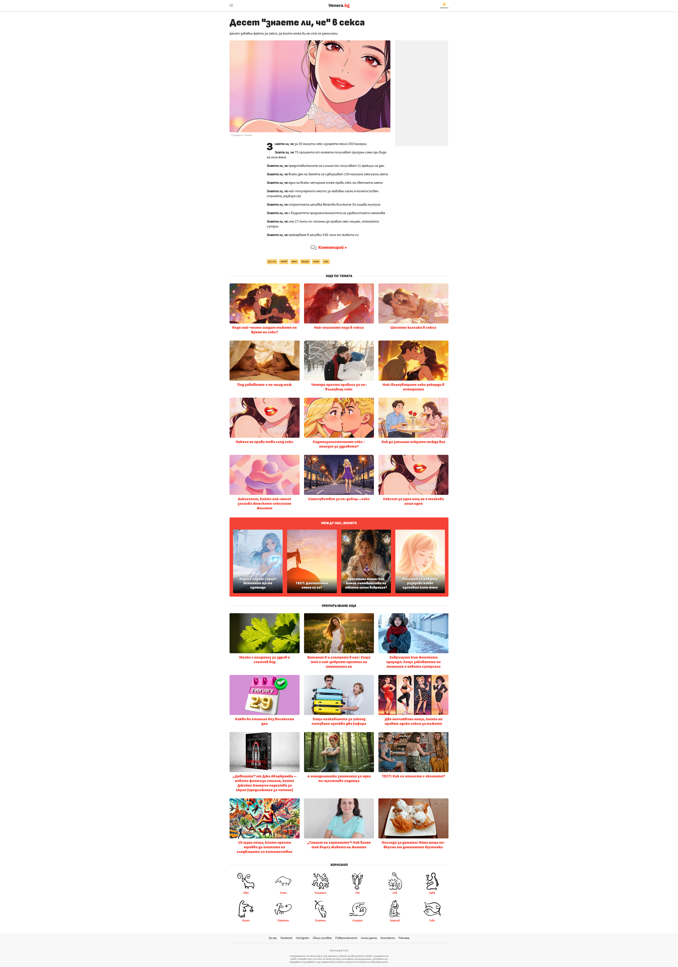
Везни (246, 920)
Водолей (395, 920)
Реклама (404, 937)
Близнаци (320, 892)
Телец (283, 892)
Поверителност (346, 937)
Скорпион (283, 920)
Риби (432, 920)
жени (294, 261)
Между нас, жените (339, 523)
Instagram (302, 937)
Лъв (394, 892)
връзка (305, 261)
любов (284, 261)
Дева (432, 892)
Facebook (286, 937)
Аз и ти (272, 261)
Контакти (387, 937)
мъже (316, 261)
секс (326, 261)
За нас (273, 937)
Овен (246, 892)
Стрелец (320, 920)
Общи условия (322, 937)
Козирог (357, 920)
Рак (357, 892)
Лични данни (369, 937)
